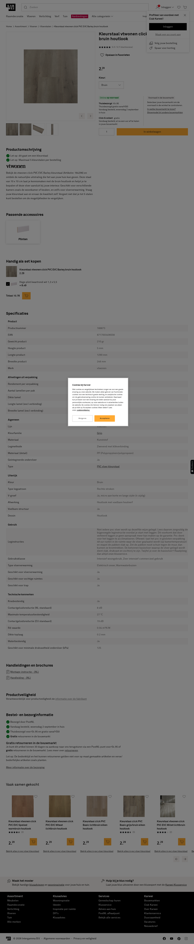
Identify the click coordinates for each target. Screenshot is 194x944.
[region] (98, 402)
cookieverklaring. (83, 410)
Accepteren (105, 418)
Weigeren (83, 418)
